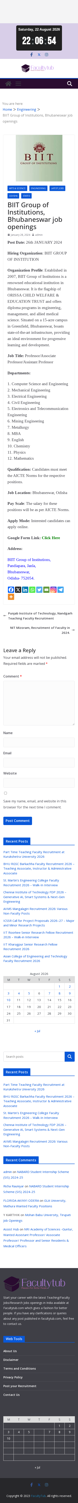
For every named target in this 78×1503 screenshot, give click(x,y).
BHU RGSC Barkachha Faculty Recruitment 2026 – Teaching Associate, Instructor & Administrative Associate (38, 868)
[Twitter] (39, 590)
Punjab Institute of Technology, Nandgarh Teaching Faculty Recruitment (40, 615)
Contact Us (11, 1395)
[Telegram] (60, 590)
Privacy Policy (13, 1377)
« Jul (37, 1031)
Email (7, 753)
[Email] (46, 590)
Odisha (13, 195)
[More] (11, 597)
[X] (18, 590)
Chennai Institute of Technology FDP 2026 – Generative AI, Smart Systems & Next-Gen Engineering (34, 897)
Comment (12, 676)
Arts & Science (17, 188)
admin (39, 235)
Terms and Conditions (19, 1368)
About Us (10, 1351)
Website (10, 773)
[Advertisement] (39, 11)
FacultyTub (38, 1496)
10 (8, 1000)
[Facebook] (11, 590)
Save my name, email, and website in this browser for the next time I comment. (34, 804)
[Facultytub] (8, 84)
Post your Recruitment (19, 1386)
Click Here (51, 538)
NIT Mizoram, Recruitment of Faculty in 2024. (40, 630)
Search (70, 1056)
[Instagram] (53, 590)
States (26, 195)
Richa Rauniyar (13, 1186)
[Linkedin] (25, 590)
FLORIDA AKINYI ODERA (21, 1200)
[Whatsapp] (32, 590)
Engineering (38, 188)
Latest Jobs (57, 188)
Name (8, 733)
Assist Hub (11, 1229)
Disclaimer (11, 1360)
